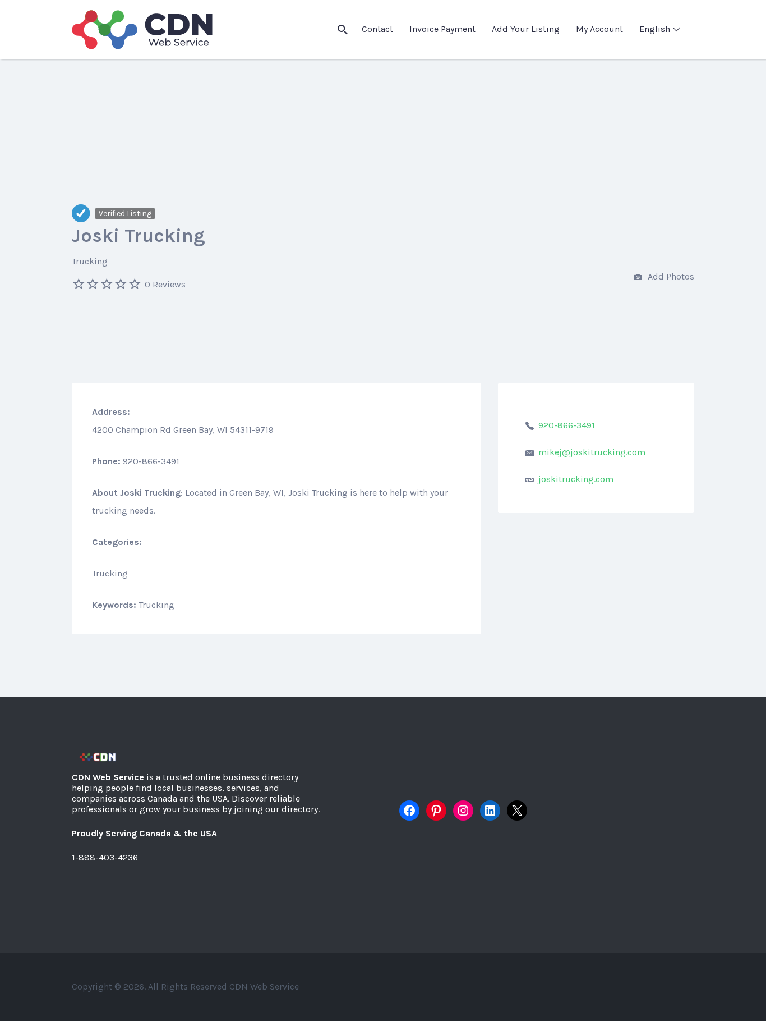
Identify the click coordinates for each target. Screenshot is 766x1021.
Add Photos (669, 276)
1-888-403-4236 (105, 857)
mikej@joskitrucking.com (591, 452)
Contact (377, 29)
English (654, 29)
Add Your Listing (526, 29)
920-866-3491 (566, 425)
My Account (599, 29)
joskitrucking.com (575, 479)
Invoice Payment (442, 29)
